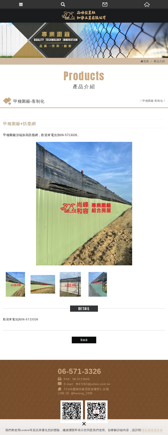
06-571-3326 (79, 371)
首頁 (146, 61)
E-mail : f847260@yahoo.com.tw (87, 384)
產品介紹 (159, 61)
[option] (84, 203)
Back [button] (84, 340)
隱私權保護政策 (152, 430)
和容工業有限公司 (84, 15)
